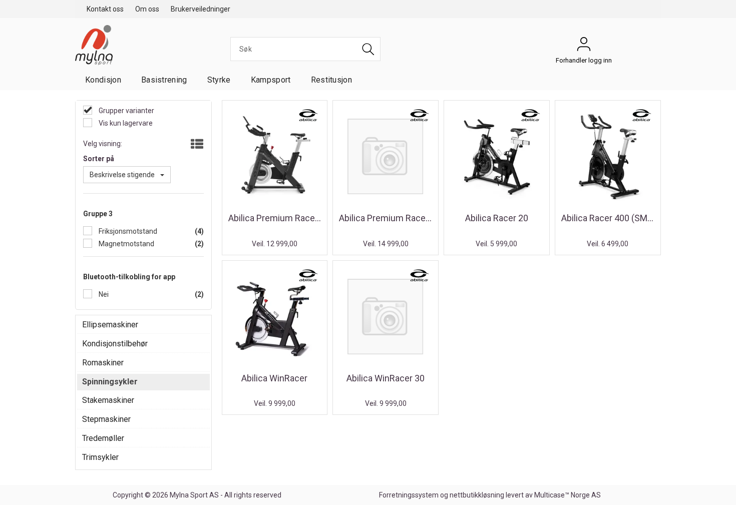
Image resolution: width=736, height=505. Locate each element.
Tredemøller (103, 438)
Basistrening (164, 80)
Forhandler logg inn (583, 46)
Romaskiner (103, 362)
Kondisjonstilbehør (115, 343)
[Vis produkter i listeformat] (196, 145)
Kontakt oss (105, 9)
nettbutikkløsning (477, 495)
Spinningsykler (110, 381)
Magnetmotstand (125, 244)
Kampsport (271, 80)
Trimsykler (100, 457)
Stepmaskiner (106, 419)
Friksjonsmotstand (127, 231)
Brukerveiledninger (200, 9)
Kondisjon (103, 80)
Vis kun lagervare (125, 123)
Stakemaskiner (108, 400)
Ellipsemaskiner (110, 324)
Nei (103, 294)
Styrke (219, 80)
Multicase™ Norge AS (567, 495)
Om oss (147, 9)
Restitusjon (331, 80)
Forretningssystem (409, 495)
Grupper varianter (125, 111)
